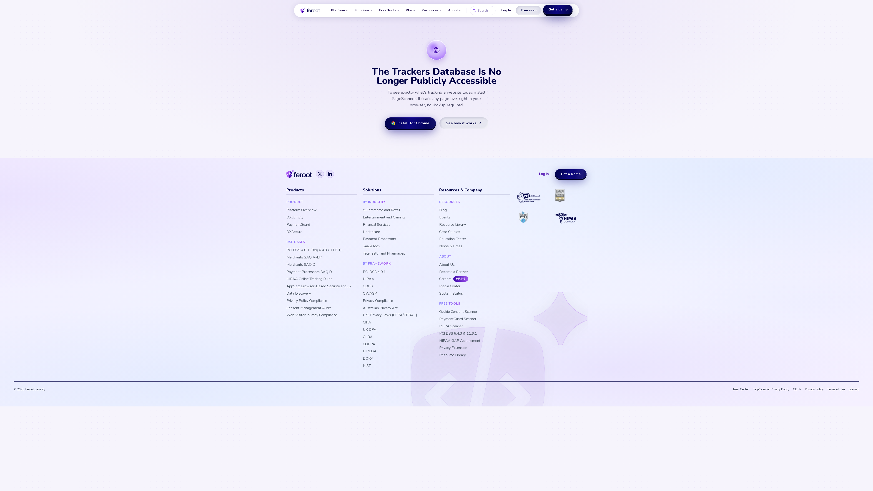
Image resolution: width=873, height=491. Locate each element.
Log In (506, 10)
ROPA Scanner (451, 326)
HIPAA (368, 279)
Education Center (452, 239)
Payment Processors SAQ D (309, 272)
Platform (338, 10)
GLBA (368, 337)
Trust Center (741, 389)
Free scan (529, 10)
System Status (451, 293)
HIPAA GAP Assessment (459, 340)
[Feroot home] (310, 10)
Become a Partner (453, 272)
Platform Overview (301, 210)
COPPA (369, 344)
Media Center (449, 286)
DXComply (294, 217)
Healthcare (371, 232)
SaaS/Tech (371, 246)
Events (444, 217)
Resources (430, 10)
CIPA (367, 322)
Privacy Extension (453, 348)
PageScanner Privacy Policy (771, 389)
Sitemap (853, 389)
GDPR (368, 286)
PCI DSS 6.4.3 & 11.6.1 (458, 333)
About (453, 10)
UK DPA (369, 329)
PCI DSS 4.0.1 (374, 272)
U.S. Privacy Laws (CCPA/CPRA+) (390, 315)
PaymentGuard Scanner (457, 319)
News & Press (450, 246)
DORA (368, 358)
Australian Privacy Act (380, 308)
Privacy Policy (814, 389)
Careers (445, 279)
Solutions (362, 10)
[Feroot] (299, 174)
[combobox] (483, 10)
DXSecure (294, 232)
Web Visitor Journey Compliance (311, 315)
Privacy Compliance (378, 300)
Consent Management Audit (308, 308)
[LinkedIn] (330, 174)
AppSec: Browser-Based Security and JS (318, 286)
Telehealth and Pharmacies (384, 253)
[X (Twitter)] (320, 174)
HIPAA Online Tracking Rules (309, 279)
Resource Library (452, 224)
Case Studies (449, 232)
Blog (443, 210)
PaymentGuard (298, 224)
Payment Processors (379, 239)
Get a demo (558, 10)
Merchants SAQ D (300, 264)
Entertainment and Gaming (384, 217)
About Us (447, 264)
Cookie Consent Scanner (458, 311)
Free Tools (387, 10)
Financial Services (376, 224)
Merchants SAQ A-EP (304, 257)
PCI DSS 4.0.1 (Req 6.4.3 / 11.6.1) (314, 250)
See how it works (461, 123)
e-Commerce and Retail (381, 210)
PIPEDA (369, 351)
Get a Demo (571, 174)
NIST (367, 365)
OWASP (370, 293)
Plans (410, 10)
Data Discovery (298, 293)
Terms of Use (836, 389)
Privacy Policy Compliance (306, 300)
